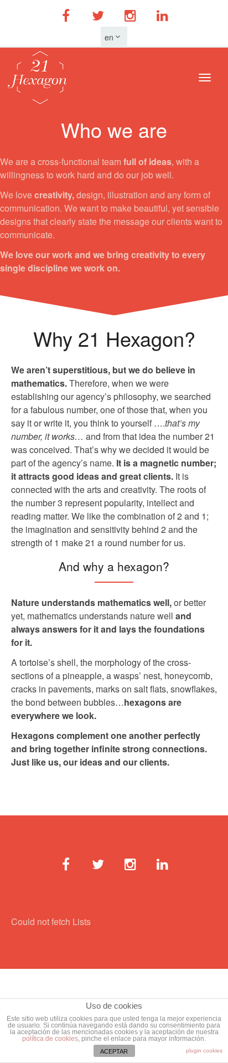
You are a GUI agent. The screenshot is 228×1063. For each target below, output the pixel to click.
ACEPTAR (114, 1051)
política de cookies (50, 1039)
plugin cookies (204, 1050)
